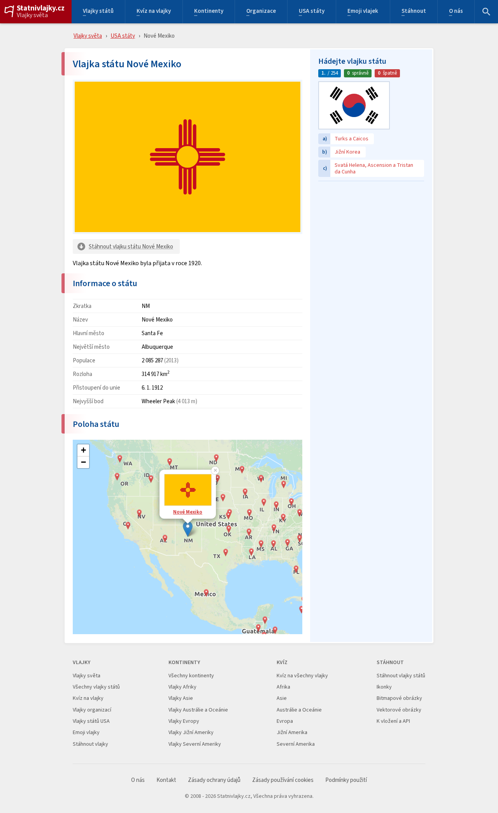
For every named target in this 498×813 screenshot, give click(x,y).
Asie (282, 698)
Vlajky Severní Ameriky (194, 744)
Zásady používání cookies (283, 780)
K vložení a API (393, 721)
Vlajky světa (32, 15)
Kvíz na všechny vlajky (302, 675)
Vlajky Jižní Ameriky (191, 732)
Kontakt (166, 780)
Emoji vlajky (86, 732)
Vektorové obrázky (399, 710)
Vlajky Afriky (182, 687)
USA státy (311, 12)
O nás (456, 12)
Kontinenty (208, 12)
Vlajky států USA (91, 721)
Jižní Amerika (292, 732)
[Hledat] (486, 11)
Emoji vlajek (362, 12)
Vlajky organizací (92, 710)
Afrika (283, 687)
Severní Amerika (296, 744)
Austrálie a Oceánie (299, 710)
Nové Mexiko (187, 511)
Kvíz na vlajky (154, 12)
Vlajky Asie (180, 698)
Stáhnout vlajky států (401, 675)
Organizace (261, 12)
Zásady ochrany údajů (214, 780)
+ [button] (83, 450)
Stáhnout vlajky (90, 744)
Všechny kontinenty (191, 675)
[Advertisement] (371, 234)
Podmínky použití (346, 780)
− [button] (83, 462)
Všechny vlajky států (96, 687)
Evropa (285, 721)
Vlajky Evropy (183, 721)
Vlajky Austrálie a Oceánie (198, 710)
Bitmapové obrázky (399, 698)
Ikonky (384, 687)
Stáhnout (414, 12)
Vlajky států (98, 12)
